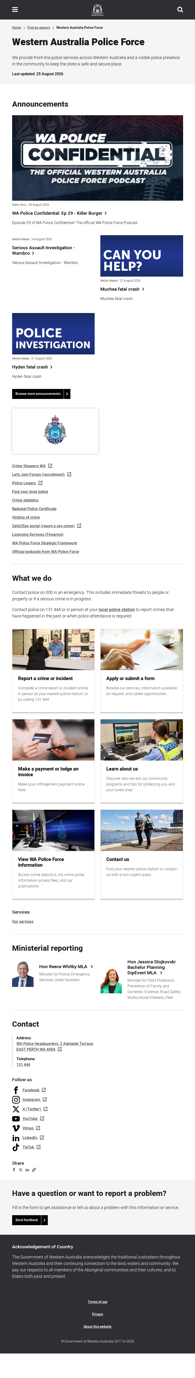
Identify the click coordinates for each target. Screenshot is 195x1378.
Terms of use (97, 1301)
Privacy (97, 1314)
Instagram (31, 1100)
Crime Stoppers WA (29, 466)
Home (16, 27)
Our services (23, 922)
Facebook (31, 1090)
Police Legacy (24, 483)
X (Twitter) (32, 1109)
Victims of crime (26, 517)
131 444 (23, 1065)
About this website (97, 1326)
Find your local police (30, 492)
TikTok (28, 1147)
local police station (117, 610)
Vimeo (28, 1128)
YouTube (30, 1119)
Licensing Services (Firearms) (37, 534)
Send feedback (26, 1220)
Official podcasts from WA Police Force (45, 552)
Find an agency (38, 27)
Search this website (180, 10)
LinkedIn (30, 1138)
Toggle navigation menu (15, 10)
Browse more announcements (37, 393)
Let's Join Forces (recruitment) (38, 475)
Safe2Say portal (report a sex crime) (43, 526)
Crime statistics (25, 500)
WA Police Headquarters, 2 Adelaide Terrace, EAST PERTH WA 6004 (55, 1046)
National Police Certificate (34, 509)
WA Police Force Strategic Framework (44, 543)
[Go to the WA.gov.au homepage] (97, 10)
